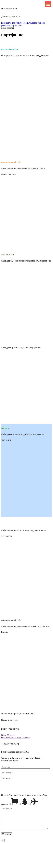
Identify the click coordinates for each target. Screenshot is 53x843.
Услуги (18, 23)
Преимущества (30, 23)
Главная (5, 23)
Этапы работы (23, 737)
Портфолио (15, 25)
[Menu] (48, 4)
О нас (12, 23)
